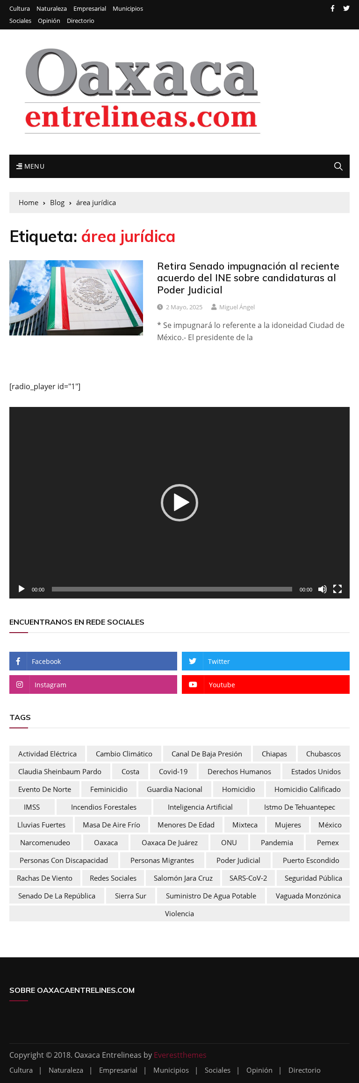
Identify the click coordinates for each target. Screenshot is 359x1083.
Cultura (19, 9)
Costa (130, 771)
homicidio (238, 789)
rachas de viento (44, 878)
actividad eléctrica (47, 753)
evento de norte (44, 789)
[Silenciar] (322, 589)
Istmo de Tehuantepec (299, 807)
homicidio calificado (307, 789)
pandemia (277, 842)
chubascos (323, 753)
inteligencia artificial (200, 807)
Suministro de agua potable (211, 895)
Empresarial (89, 9)
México (330, 824)
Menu (33, 166)
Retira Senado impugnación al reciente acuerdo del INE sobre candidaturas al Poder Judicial (248, 277)
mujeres (288, 824)
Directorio (80, 21)
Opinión (49, 21)
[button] (179, 502)
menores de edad (186, 824)
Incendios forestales (103, 807)
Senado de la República (56, 895)
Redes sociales (113, 878)
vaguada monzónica (308, 895)
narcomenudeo (45, 842)
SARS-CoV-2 (248, 878)
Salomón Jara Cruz (183, 878)
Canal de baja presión (207, 753)
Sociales (20, 21)
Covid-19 (173, 771)
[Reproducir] (21, 589)
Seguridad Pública (313, 878)
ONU (229, 842)
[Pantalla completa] (337, 589)
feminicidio (109, 789)
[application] (179, 502)
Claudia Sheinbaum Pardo (59, 771)
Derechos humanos (239, 771)
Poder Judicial (238, 860)
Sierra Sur (130, 895)
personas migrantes (162, 860)
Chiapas (274, 753)
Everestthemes (180, 1055)
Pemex (328, 842)
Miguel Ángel (237, 307)
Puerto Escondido (311, 860)
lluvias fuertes (41, 824)
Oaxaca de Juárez (170, 842)
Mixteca (245, 824)
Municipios (128, 9)
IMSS (32, 807)
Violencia (179, 913)
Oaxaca (106, 842)
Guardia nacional (174, 789)
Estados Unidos (316, 771)
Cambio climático (124, 753)
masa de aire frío (111, 824)
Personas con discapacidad (64, 860)
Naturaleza (51, 9)
